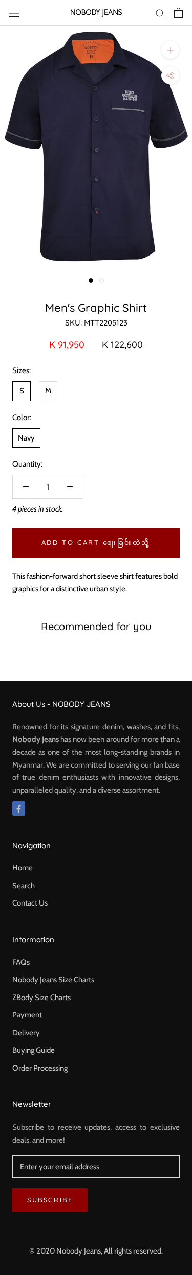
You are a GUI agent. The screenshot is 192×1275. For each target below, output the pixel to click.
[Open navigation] (14, 12)
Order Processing (40, 1068)
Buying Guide (33, 1050)
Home (22, 867)
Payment (27, 1014)
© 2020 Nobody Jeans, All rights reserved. (96, 1251)
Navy (26, 438)
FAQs (21, 962)
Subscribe (50, 1200)
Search (23, 885)
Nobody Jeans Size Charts (53, 979)
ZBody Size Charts (41, 997)
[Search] (160, 13)
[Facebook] (18, 808)
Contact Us (30, 903)
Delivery (26, 1032)
